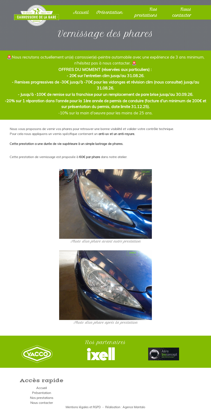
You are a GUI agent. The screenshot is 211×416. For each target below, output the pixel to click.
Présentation (109, 12)
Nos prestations (146, 12)
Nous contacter (181, 12)
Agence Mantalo (134, 407)
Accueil (81, 12)
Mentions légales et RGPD (83, 407)
